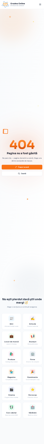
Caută (23, 173)
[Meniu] (40, 4)
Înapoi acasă (23, 167)
